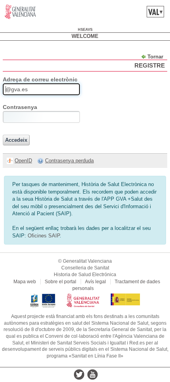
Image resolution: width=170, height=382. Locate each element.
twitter (79, 374)
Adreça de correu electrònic (40, 79)
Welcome (85, 36)
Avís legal (95, 281)
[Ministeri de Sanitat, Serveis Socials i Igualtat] (125, 296)
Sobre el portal (60, 281)
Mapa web (24, 281)
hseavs (85, 30)
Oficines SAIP (44, 236)
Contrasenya (20, 107)
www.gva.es (20, 12)
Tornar (155, 57)
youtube (92, 374)
